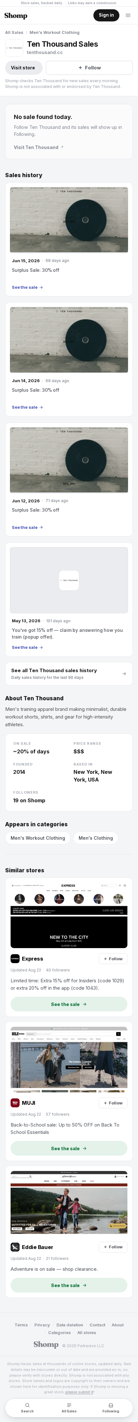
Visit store (23, 67)
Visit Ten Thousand (36, 147)
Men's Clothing (96, 838)
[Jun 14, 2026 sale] (69, 359)
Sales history (23, 175)
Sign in (106, 15)
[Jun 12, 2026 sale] (69, 479)
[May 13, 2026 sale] (69, 599)
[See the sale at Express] (69, 947)
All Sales (14, 32)
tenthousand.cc (45, 52)
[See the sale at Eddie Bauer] (69, 1232)
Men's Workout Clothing (55, 32)
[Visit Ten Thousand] (14, 48)
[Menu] (128, 15)
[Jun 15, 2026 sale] (69, 239)
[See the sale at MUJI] (69, 1091)
